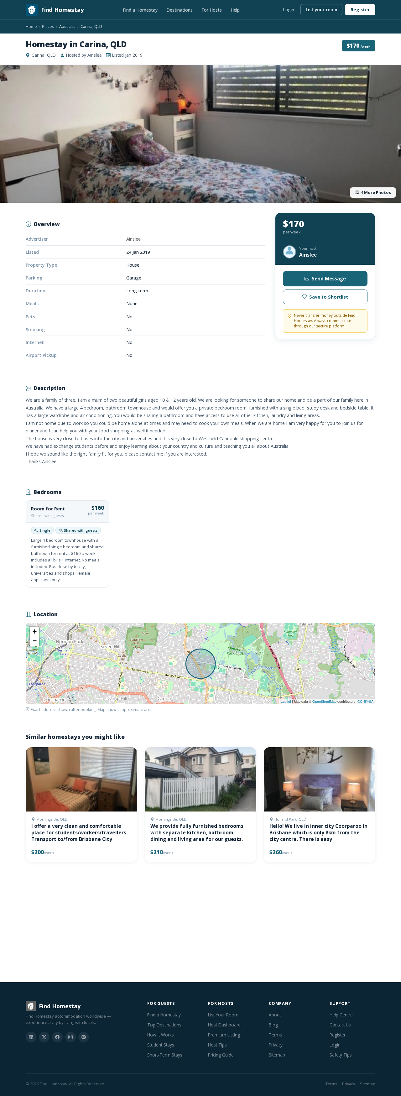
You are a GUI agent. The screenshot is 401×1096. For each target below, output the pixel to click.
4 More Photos (376, 192)
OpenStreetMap (324, 701)
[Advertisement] (200, 923)
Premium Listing (224, 1035)
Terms (275, 1035)
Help (235, 10)
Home (31, 26)
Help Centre (341, 1015)
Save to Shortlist (328, 297)
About (275, 1015)
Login (288, 10)
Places (48, 26)
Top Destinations (164, 1025)
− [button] (35, 641)
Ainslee (133, 239)
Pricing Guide (221, 1055)
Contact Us (340, 1025)
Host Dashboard (224, 1025)
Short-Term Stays (164, 1055)
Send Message (329, 278)
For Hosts (211, 10)
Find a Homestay (140, 10)
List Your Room (223, 1015)
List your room (321, 10)
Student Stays (160, 1045)
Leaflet (286, 701)
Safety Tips (341, 1055)
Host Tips (217, 1045)
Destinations (179, 10)
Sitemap (277, 1055)
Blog (273, 1025)
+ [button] (35, 631)
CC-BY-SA (365, 701)
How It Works (160, 1035)
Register (360, 10)
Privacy (276, 1045)
